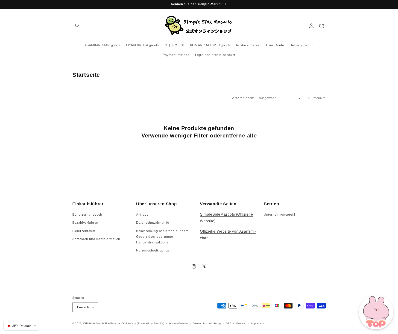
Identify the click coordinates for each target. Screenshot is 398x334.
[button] (77, 26)
